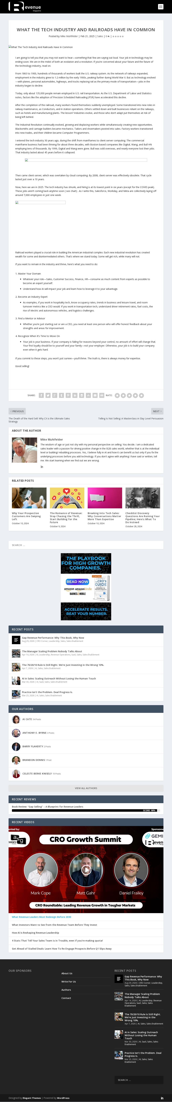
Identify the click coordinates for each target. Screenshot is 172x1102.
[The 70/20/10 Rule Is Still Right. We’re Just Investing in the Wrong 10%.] (16, 667)
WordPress (63, 1097)
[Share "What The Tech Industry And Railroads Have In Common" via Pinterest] (68, 395)
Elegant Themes (32, 1097)
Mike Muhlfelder (69, 36)
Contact (66, 998)
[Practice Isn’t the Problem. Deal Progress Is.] (16, 694)
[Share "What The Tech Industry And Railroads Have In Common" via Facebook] (41, 395)
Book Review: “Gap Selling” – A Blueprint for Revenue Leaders (47, 806)
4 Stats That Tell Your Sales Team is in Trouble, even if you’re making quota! (57, 940)
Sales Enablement (75, 641)
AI (37, 654)
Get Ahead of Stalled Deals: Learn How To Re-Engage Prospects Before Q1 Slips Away (62, 948)
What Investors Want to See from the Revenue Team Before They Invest (54, 924)
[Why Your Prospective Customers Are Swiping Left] (29, 498)
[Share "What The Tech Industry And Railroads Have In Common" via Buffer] (81, 395)
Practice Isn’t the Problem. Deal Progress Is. (47, 692)
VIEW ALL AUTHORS (86, 788)
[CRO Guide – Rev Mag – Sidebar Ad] (86, 619)
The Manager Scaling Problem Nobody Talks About (52, 651)
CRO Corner (42, 641)
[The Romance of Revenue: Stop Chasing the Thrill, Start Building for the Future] (67, 498)
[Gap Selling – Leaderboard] (86, 160)
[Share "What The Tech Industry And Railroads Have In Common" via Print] (101, 395)
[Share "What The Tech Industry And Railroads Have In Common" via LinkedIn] (75, 395)
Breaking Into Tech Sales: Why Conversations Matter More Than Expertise (104, 516)
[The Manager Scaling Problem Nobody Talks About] (16, 653)
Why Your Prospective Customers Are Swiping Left (26, 516)
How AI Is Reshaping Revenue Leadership (35, 932)
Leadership (54, 641)
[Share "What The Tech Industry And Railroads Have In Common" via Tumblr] (61, 395)
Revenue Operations (60, 654)
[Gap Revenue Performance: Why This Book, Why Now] (16, 640)
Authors (66, 989)
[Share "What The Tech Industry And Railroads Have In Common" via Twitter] (48, 395)
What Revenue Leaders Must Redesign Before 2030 (41, 917)
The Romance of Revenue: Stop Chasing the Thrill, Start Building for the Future (66, 518)
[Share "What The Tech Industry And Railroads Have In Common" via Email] (95, 395)
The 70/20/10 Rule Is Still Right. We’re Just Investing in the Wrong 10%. (63, 665)
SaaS (73, 654)
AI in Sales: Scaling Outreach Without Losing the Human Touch (59, 678)
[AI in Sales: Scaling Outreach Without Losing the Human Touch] (16, 681)
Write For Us (68, 981)
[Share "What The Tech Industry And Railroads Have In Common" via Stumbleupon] (88, 395)
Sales (100, 36)
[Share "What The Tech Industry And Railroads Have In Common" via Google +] (54, 395)
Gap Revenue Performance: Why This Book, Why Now (53, 637)
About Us (66, 973)
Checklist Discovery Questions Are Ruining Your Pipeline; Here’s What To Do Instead (142, 518)
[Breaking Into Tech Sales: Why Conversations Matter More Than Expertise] (105, 498)
